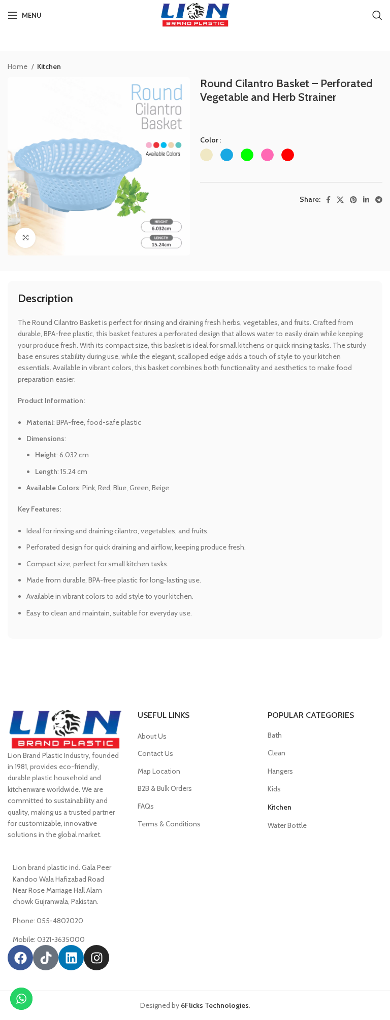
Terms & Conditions (169, 823)
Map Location (159, 771)
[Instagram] (96, 957)
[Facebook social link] (328, 199)
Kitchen (49, 66)
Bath (275, 735)
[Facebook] (20, 957)
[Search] (377, 15)
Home (18, 66)
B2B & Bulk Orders (165, 788)
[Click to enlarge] (25, 238)
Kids (274, 788)
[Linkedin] (71, 957)
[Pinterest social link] (353, 199)
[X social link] (340, 199)
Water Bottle (287, 825)
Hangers (280, 771)
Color (209, 139)
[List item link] (65, 920)
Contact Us (155, 753)
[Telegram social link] (378, 199)
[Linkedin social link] (366, 199)
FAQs (146, 806)
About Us (152, 736)
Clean (276, 752)
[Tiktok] (45, 957)
